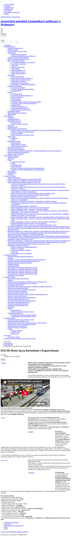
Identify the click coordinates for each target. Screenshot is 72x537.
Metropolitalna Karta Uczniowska (17, 113)
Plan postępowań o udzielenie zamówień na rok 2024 (22, 270)
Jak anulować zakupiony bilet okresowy (19, 302)
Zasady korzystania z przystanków (17, 291)
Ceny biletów (8, 10)
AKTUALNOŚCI (9, 4)
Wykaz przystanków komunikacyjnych (18, 59)
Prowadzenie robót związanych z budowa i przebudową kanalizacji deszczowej (30, 286)
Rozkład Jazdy (12, 53)
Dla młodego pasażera (14, 111)
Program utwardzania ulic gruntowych (18, 152)
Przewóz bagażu (15, 98)
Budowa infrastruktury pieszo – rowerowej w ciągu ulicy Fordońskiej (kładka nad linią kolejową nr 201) (40, 217)
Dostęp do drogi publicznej (15, 313)
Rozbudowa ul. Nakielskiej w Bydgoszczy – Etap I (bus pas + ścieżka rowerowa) (34, 201)
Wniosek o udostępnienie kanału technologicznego (22, 297)
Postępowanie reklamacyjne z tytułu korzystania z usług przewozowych (28, 294)
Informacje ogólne (13, 49)
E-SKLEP (10, 174)
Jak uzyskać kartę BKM (18, 87)
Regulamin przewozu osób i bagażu (21, 109)
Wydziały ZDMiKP (16, 330)
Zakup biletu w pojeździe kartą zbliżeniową (23, 84)
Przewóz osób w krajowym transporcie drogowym (22, 289)
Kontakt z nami (15, 332)
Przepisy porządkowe (17, 97)
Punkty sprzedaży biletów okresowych (22, 78)
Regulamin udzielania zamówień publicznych (20, 256)
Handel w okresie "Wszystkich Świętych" (23, 311)
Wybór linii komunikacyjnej (19, 54)
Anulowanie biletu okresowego (20, 108)
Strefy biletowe (15, 68)
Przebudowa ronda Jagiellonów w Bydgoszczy (24, 206)
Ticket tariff (14, 65)
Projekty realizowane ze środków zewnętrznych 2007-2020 (24, 180)
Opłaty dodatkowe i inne (18, 72)
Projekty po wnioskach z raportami (21, 250)
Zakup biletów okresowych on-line (21, 79)
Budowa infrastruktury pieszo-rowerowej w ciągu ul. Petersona (28, 223)
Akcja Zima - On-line (14, 337)
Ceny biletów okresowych (18, 64)
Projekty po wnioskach (17, 248)
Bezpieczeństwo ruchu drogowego (17, 128)
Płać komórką (11, 171)
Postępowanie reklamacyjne (19, 106)
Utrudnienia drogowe (14, 119)
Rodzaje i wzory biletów (18, 67)
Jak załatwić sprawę (9, 277)
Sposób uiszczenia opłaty (18, 162)
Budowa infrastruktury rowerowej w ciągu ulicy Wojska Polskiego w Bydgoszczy (34, 222)
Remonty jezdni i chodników (16, 154)
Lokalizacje (14, 138)
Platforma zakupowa (13, 264)
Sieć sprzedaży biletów (17, 76)
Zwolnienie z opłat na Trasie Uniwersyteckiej (23, 103)
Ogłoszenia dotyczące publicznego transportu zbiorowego (24, 261)
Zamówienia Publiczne (10, 255)
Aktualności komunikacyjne (15, 48)
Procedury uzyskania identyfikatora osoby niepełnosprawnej (28, 168)
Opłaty (10, 160)
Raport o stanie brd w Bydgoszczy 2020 (22, 135)
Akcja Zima (7, 335)
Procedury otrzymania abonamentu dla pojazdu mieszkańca (27, 169)
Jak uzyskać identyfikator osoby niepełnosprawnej (22, 300)
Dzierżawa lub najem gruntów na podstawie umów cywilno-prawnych (27, 281)
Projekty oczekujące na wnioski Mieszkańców (24, 247)
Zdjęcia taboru (12, 114)
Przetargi (10, 258)
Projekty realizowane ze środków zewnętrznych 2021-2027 (24, 182)
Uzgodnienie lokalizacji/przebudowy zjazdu (23, 316)
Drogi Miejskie (8, 116)
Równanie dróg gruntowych (15, 147)
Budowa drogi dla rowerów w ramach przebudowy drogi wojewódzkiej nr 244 (33, 193)
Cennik (13, 163)
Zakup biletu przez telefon (18, 81)
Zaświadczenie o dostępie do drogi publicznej (24, 315)
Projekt (13, 139)
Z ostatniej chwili (9, 7)
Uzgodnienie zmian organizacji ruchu (18, 305)
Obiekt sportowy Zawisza (18, 144)
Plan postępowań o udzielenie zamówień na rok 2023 (22, 269)
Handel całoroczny (16, 310)
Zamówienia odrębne (13, 266)
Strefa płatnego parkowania (11, 12)
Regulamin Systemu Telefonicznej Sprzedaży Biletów (26, 102)
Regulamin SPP (12, 173)
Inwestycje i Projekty (10, 176)
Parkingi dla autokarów (14, 141)
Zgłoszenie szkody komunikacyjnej (17, 293)
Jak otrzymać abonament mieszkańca (18, 304)
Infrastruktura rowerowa (14, 121)
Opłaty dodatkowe (16, 166)
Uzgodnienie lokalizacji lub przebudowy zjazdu (21, 319)
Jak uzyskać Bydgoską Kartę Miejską (18, 278)
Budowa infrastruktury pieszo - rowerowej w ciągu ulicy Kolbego (29, 209)
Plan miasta (11, 125)
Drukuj (3, 359)
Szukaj (2, 40)
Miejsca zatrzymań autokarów (19, 146)
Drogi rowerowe (15, 122)
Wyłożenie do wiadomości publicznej (18, 245)
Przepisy (10, 92)
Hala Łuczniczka (16, 143)
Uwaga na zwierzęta (17, 133)
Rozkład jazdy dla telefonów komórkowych (23, 56)
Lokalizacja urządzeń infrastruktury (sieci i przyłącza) (22, 283)
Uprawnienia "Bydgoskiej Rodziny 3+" (22, 95)
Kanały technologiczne (14, 177)
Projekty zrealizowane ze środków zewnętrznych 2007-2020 (24, 179)
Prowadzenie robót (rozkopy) (16, 285)
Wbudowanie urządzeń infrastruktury (18, 288)
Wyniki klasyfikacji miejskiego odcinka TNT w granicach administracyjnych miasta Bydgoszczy (34, 150)
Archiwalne (14, 251)
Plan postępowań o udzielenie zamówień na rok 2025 (22, 272)
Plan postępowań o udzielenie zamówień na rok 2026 (22, 274)
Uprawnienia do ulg (16, 94)
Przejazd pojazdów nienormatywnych (18, 299)
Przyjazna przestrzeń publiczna (16, 149)
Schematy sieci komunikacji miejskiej (18, 57)
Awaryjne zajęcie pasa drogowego (17, 296)
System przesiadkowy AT (18, 70)
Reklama (10, 280)
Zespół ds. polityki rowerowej (19, 124)
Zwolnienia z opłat (16, 165)
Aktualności (7, 45)
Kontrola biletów (16, 105)
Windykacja (11, 307)
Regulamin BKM (16, 91)
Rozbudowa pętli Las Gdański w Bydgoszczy (24, 196)
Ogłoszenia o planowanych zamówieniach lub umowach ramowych (26, 259)
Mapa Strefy (11, 158)
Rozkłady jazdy (8, 9)
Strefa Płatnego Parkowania (12, 155)
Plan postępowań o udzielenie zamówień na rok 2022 (22, 267)
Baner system (11, 136)
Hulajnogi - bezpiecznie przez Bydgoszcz (22, 132)
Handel (10, 308)
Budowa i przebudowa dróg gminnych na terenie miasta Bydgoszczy (30, 195)
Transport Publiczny (9, 46)
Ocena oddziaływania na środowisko (21, 253)
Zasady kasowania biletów (18, 73)
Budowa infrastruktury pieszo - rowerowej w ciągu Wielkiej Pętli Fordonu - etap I (34, 225)
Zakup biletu (11, 75)
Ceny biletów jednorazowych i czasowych (23, 62)
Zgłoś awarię (14, 334)
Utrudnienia (7, 6)
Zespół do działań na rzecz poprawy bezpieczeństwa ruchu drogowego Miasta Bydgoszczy (36, 130)
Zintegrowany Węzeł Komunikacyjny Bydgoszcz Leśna (19, 338)
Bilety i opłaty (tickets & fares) (16, 61)
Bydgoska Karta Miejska (15, 86)
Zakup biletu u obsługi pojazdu (19, 83)
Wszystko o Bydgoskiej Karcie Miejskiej (22, 89)
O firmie (10, 329)
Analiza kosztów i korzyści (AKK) (17, 51)
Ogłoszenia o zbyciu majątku (16, 275)
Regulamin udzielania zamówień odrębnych (20, 263)
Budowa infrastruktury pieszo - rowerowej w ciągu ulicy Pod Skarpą (30, 207)
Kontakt (6, 14)
